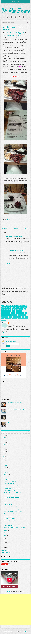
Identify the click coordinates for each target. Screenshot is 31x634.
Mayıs (5, 479)
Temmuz (6, 474)
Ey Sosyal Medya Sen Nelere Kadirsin (12, 488)
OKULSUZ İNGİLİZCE (6, 552)
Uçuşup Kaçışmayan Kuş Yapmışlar (11, 513)
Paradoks (3, 320)
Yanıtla (7, 245)
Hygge (19, 318)
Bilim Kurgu (20, 314)
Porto (3, 318)
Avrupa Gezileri (19, 311)
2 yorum (19, 35)
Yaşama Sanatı (14, 305)
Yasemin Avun (12, 250)
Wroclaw (10, 316)
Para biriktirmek (24, 318)
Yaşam (13, 35)
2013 (4, 540)
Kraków (13, 311)
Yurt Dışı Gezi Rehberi (19, 309)
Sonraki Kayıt (4, 228)
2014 (4, 538)
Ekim (5, 467)
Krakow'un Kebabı (8, 504)
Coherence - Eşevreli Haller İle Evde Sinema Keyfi (14, 527)
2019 (4, 451)
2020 (4, 449)
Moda (10, 311)
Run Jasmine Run (7, 499)
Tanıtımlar (13, 313)
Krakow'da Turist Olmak (9, 483)
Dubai (10, 318)
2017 (4, 456)
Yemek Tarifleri (4, 314)
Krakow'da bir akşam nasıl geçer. (11, 490)
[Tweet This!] (9, 219)
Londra (3, 316)
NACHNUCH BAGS (5, 550)
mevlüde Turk (9, 236)
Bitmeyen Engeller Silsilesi (9, 518)
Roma (7, 316)
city (7, 33)
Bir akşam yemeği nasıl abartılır (13, 28)
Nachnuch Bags (4, 307)
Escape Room (14, 318)
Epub (26, 313)
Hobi (25, 309)
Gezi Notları (24, 307)
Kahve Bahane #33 (11, 422)
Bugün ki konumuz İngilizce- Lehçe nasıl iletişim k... (15, 485)
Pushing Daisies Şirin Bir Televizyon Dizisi (13, 511)
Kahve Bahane (21, 305)
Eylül (5, 469)
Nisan (5, 530)
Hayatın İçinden (8, 305)
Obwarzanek (6, 523)
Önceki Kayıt (26, 228)
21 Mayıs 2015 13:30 (17, 236)
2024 (4, 440)
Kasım (5, 465)
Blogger (9, 591)
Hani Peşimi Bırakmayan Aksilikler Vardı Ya (13, 492)
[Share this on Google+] (11, 219)
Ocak (5, 535)
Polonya (25, 33)
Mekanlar (17, 33)
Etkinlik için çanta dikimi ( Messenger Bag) (16, 409)
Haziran (6, 476)
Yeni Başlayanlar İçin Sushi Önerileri (14, 402)
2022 (4, 444)
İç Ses (3, 305)
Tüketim (6, 318)
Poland (20, 33)
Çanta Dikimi (11, 307)
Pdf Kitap (17, 313)
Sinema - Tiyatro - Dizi (6, 313)
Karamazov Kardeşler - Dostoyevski (11, 520)
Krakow (10, 33)
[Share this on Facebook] (7, 219)
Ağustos (6, 472)
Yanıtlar (8, 248)
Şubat (5, 532)
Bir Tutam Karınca (13, 323)
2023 (4, 442)
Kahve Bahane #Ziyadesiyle (13, 416)
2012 (4, 542)
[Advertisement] (15, 609)
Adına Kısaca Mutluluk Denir (10, 495)
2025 (4, 437)
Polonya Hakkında (7, 35)
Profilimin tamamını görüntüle (7, 332)
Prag (12, 314)
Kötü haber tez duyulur (9, 525)
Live (13, 33)
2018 (4, 453)
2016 (4, 458)
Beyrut (15, 314)
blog (4, 33)
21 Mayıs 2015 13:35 (21, 250)
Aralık (5, 462)
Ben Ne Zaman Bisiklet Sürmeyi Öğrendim (13, 509)
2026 (4, 435)
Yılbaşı (24, 314)
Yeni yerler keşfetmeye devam (10, 481)
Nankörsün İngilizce (8, 516)
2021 (4, 446)
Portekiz (26, 316)
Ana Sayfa (15, 228)
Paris (23, 316)
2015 (4, 460)
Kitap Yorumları (5, 311)
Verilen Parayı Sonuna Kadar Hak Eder (12, 497)
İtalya (9, 314)
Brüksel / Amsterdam (17, 316)
